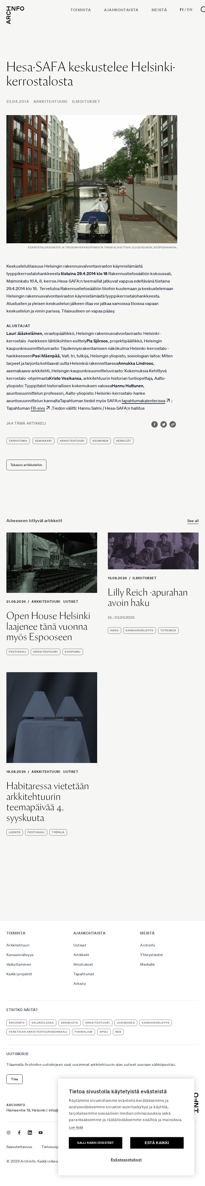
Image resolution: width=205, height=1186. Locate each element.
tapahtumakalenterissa (143, 400)
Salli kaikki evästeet (95, 1142)
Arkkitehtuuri (50, 101)
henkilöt (123, 441)
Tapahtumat (83, 974)
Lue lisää (76, 1127)
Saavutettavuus (19, 1146)
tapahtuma (18, 441)
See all (193, 520)
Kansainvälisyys (20, 954)
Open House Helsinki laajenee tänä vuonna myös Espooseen (48, 626)
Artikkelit (81, 954)
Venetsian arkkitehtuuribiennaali (38, 1032)
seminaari (43, 441)
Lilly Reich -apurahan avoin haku (148, 597)
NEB (118, 1032)
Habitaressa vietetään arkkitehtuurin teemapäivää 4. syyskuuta (47, 802)
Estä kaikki (157, 1143)
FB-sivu (38, 408)
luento (15, 832)
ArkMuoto (69, 1023)
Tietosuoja (50, 1146)
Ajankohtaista (121, 9)
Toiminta (80, 9)
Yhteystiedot (151, 954)
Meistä (159, 9)
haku (114, 630)
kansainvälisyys (139, 630)
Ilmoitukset (86, 101)
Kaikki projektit (19, 974)
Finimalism (83, 1032)
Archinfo (147, 945)
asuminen (100, 441)
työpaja (58, 832)
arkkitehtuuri (72, 441)
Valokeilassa (42, 1023)
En (189, 9)
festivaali (17, 652)
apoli (104, 1032)
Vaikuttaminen (18, 964)
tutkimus (168, 630)
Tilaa (14, 1079)
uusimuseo (126, 1023)
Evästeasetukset (126, 1160)
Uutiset (70, 601)
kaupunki (73, 652)
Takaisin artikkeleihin (26, 465)
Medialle (147, 964)
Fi (181, 9)
